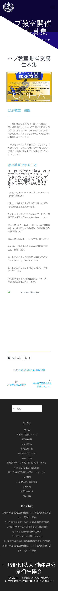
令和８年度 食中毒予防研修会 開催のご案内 (27, 526)
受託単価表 (27, 444)
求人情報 (27, 496)
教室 (38, 369)
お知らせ (27, 486)
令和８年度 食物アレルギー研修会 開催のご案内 (26, 522)
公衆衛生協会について (27, 434)
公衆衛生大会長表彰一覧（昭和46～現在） (27, 462)
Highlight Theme (29, 580)
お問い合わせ (27, 491)
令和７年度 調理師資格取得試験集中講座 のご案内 (26, 541)
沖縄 (43, 369)
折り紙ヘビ (29, 369)
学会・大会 (27, 458)
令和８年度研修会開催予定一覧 (26, 531)
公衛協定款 (27, 439)
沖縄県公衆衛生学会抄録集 (26, 467)
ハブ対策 (27, 477)
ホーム (27, 429)
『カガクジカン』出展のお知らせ (27, 536)
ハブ (21, 369)
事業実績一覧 (27, 448)
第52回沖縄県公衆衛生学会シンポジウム (27, 472)
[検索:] (27, 408)
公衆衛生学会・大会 (27, 453)
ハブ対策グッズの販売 (27, 481)
